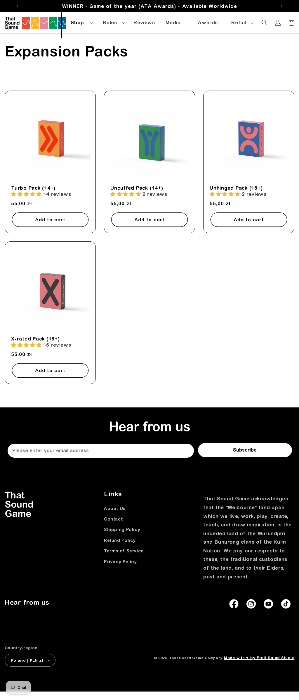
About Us (115, 508)
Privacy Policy (120, 561)
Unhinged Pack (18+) (236, 188)
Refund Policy (120, 540)
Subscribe (245, 449)
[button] (80, 21)
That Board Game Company (195, 658)
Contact (113, 518)
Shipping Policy (122, 529)
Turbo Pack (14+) (33, 188)
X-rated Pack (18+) (35, 338)
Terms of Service (124, 550)
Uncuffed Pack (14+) (136, 188)
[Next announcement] (281, 6)
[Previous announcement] (17, 6)
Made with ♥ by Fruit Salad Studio (259, 658)
